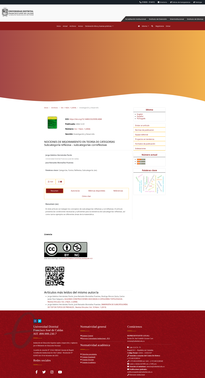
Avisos (80, 26)
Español (140, 116)
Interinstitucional (177, 19)
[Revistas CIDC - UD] (138, 26)
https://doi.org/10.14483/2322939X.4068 (86, 119)
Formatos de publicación (145, 144)
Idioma (145, 26)
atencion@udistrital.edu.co (147, 366)
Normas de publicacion (144, 130)
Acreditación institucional (135, 19)
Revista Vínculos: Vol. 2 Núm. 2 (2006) (62, 302)
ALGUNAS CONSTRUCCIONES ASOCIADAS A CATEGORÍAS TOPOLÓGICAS (93, 299)
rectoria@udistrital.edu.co (136, 341)
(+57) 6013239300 (135, 361)
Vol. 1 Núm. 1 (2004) (68, 108)
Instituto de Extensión (158, 19)
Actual (65, 26)
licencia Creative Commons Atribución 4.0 (77, 258)
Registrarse (160, 26)
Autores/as (75, 191)
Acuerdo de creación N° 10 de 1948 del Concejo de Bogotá (53, 350)
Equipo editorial (141, 134)
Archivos (73, 26)
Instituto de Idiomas (195, 19)
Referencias (118, 191)
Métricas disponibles (96, 191)
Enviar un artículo (142, 125)
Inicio (59, 26)
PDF (51, 182)
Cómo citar (86, 196)
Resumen (54, 191)
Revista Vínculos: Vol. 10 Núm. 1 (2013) (90, 307)
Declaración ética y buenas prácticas (98, 26)
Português (141, 118)
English (140, 114)
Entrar (168, 26)
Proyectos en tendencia (144, 139)
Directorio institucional (137, 375)
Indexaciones (140, 148)
